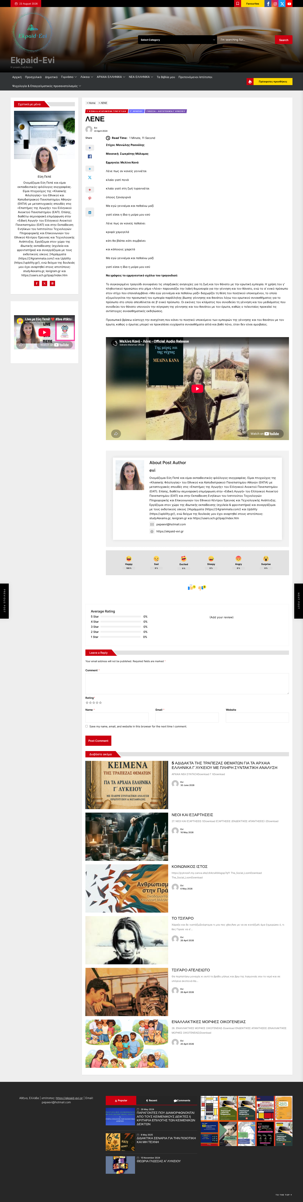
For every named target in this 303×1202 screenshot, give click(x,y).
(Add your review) (222, 617)
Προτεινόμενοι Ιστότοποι (195, 77)
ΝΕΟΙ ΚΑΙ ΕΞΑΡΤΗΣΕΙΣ (192, 814)
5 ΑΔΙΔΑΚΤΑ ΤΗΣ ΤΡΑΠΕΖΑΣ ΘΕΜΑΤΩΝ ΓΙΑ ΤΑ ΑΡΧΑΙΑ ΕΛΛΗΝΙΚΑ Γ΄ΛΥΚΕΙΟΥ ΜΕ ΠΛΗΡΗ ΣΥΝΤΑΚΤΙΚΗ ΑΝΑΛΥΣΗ (224, 765)
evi (95, 127)
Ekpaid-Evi (33, 60)
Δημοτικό (51, 77)
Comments (183, 1100)
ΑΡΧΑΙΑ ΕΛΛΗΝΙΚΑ (109, 77)
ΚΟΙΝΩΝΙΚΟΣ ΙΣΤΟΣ (190, 866)
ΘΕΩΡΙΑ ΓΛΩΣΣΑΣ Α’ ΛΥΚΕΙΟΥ (159, 1161)
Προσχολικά (33, 77)
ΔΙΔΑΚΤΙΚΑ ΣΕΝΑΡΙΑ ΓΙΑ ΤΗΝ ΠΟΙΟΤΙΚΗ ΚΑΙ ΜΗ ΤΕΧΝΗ (166, 1140)
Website (231, 709)
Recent (152, 1100)
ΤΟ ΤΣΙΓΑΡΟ (183, 918)
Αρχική (17, 77)
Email (160, 709)
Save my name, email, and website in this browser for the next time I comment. (138, 726)
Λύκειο (85, 77)
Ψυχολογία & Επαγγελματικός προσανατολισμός (45, 86)
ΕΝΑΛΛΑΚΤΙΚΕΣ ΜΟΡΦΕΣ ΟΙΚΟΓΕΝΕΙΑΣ (209, 1021)
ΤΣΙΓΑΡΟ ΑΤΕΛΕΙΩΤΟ (191, 970)
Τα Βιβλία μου (166, 77)
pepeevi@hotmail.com (171, 524)
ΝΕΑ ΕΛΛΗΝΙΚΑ (139, 77)
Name (90, 709)
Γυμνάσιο (67, 77)
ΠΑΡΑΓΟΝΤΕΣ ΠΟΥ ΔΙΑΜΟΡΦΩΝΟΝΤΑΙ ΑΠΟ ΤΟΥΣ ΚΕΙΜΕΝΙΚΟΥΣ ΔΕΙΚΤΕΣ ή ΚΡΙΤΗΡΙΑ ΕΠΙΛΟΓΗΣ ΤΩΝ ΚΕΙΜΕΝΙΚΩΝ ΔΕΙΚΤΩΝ (166, 1118)
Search (283, 40)
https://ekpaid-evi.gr (170, 531)
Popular (122, 1100)
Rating (90, 697)
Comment (92, 670)
